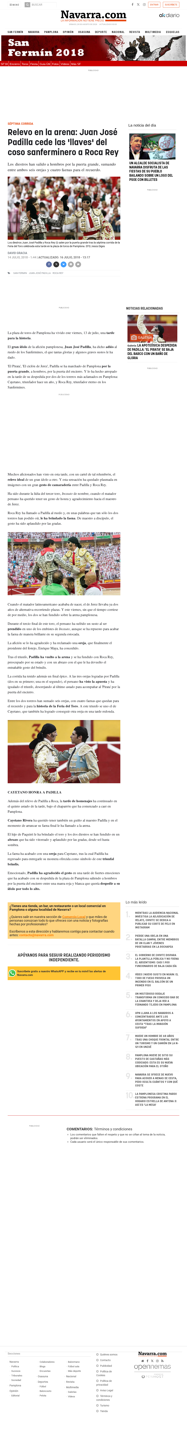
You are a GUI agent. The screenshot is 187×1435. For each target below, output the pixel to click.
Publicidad (106, 1365)
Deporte (101, 32)
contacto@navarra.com (36, 935)
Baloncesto (45, 1391)
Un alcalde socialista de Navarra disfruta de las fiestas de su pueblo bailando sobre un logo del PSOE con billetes (151, 172)
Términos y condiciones (113, 1129)
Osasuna (84, 32)
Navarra (34, 32)
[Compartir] (49, 264)
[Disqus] (122, 1196)
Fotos (55, 64)
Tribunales (16, 1375)
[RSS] (162, 1361)
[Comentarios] (78, 264)
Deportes (43, 1381)
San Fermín (15, 32)
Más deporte (74, 1371)
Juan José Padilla (40, 273)
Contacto (105, 1360)
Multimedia (153, 32)
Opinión (68, 32)
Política (15, 1366)
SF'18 (4, 64)
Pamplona (51, 32)
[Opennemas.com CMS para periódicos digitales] (152, 1370)
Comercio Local (73, 917)
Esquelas (173, 32)
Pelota (43, 1395)
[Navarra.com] (93, 15)
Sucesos (15, 1371)
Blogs (42, 1366)
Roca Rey (58, 273)
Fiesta (34, 64)
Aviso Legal (106, 1390)
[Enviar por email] (71, 264)
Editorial (15, 1395)
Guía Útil (45, 64)
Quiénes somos (108, 1354)
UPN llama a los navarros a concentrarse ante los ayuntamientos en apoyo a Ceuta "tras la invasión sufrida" (154, 1020)
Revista (134, 32)
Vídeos (65, 64)
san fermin (20, 273)
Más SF (76, 64)
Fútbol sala (73, 1366)
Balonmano (74, 1362)
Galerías (72, 1392)
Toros (25, 64)
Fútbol (43, 1386)
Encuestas (45, 1371)
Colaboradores (47, 1362)
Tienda (104, 1411)
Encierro (15, 64)
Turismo (104, 1405)
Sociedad (16, 1380)
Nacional (118, 32)
